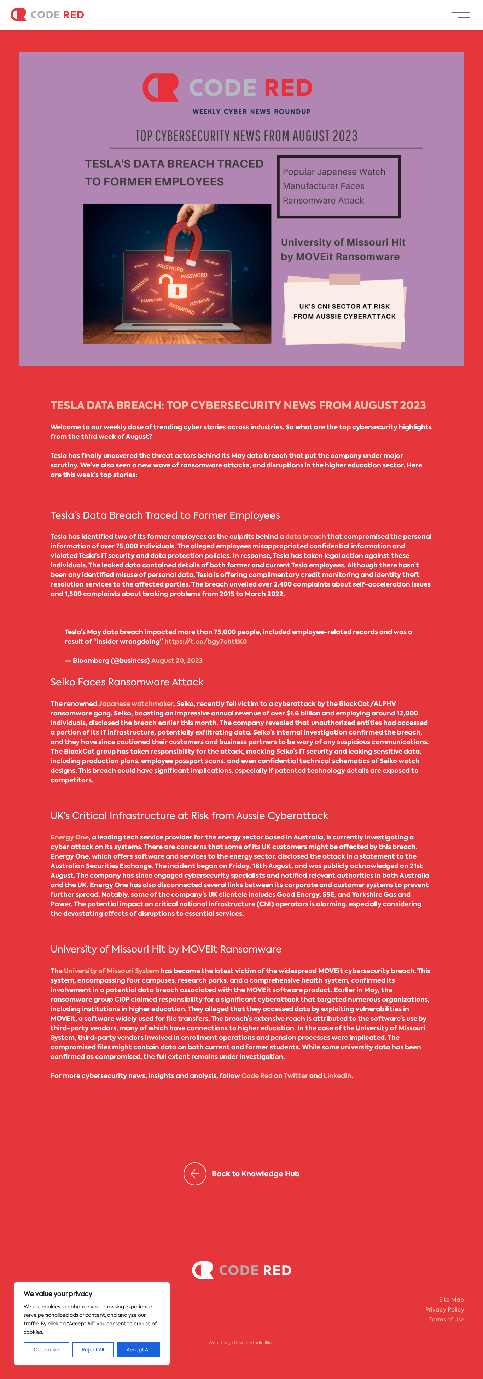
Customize (46, 1349)
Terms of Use (446, 1319)
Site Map (451, 1299)
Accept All (138, 1349)
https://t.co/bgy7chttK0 (205, 641)
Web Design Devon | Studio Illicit (241, 1342)
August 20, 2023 (177, 660)
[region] (92, 1323)
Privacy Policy (444, 1309)
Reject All (93, 1349)
